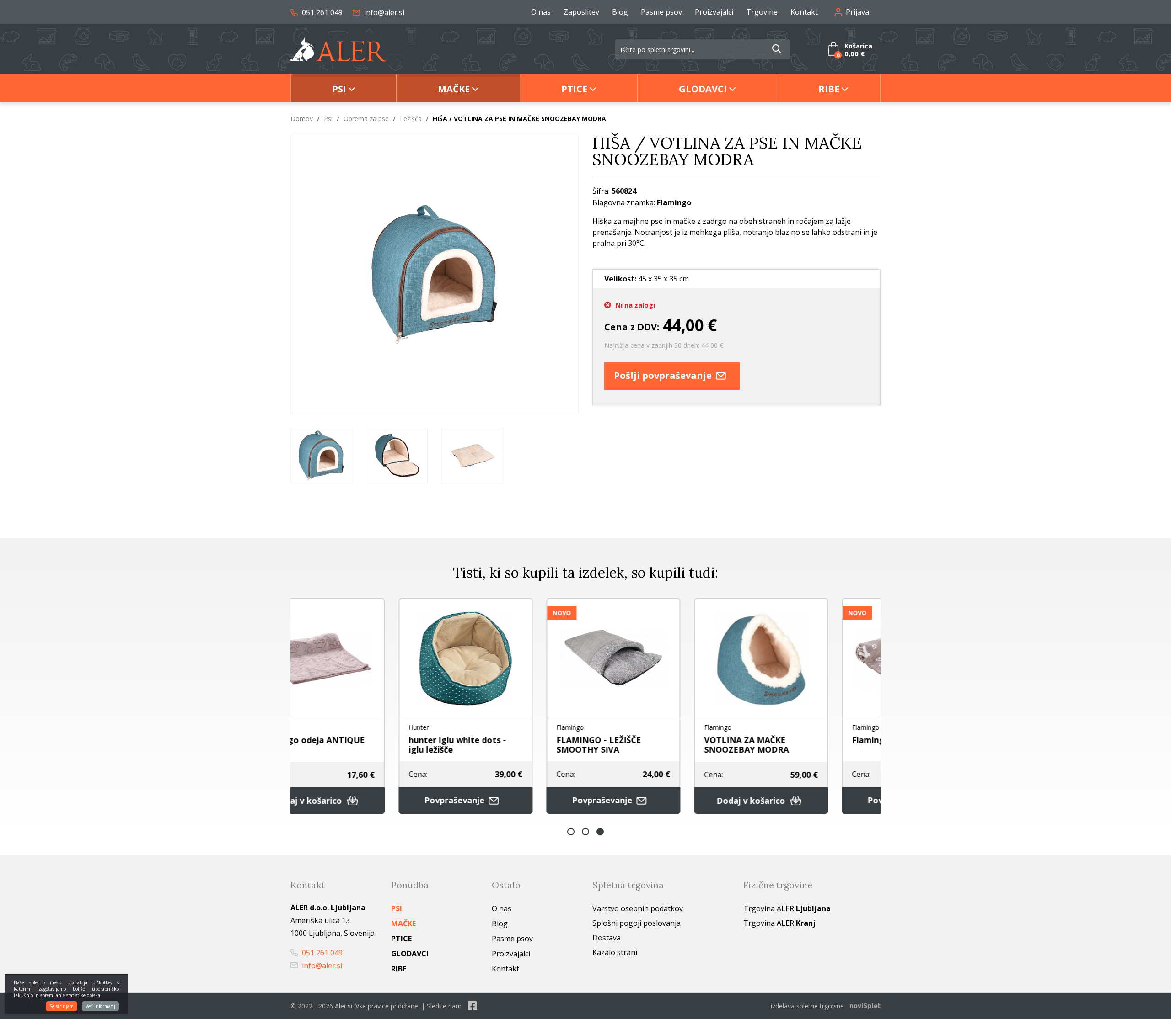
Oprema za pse (366, 118)
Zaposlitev (581, 12)
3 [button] (600, 831)
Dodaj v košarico (650, 800)
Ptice (574, 89)
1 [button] (571, 831)
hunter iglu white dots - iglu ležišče (356, 744)
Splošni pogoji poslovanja (636, 923)
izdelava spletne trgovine (807, 1006)
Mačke (454, 89)
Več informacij (100, 1006)
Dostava (606, 938)
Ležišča (411, 118)
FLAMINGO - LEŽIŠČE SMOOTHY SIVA (497, 744)
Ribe (828, 89)
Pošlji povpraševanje (664, 375)
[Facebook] (472, 1006)
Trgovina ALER (787, 908)
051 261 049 (321, 12)
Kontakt (804, 12)
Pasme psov (661, 12)
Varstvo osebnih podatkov (637, 908)
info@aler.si (383, 12)
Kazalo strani (614, 952)
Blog (620, 12)
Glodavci (703, 89)
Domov (301, 118)
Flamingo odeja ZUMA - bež (807, 739)
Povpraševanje (354, 800)
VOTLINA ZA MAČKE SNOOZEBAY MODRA (645, 744)
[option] (321, 455)
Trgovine (762, 12)
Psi (339, 89)
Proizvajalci (714, 12)
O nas (541, 12)
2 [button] (585, 831)
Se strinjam (61, 1006)
